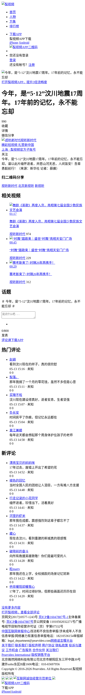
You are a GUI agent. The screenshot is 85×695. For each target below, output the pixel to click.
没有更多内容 (11, 607)
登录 (12, 60)
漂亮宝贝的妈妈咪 (22, 462)
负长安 (14, 412)
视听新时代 (17, 234)
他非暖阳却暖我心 (22, 586)
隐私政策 (61, 645)
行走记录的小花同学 (23, 498)
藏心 (12, 533)
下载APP (15, 34)
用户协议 (48, 645)
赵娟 (12, 359)
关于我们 (8, 645)
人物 (12, 16)
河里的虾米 (17, 516)
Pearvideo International (16, 654)
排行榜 (14, 26)
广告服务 (25, 650)
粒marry (14, 569)
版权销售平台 (40, 654)
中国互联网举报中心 (16, 631)
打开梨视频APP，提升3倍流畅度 (24, 82)
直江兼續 (15, 430)
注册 (31, 64)
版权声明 (34, 645)
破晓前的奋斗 (18, 551)
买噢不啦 (15, 395)
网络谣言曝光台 (62, 640)
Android (24, 42)
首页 (12, 12)
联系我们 (21, 645)
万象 (12, 21)
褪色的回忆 (17, 480)
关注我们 (52, 650)
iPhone (13, 42)
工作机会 (12, 650)
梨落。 (14, 377)
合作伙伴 (38, 650)
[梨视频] (8, 4)
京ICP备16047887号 (19, 621)
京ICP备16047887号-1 (53, 617)
